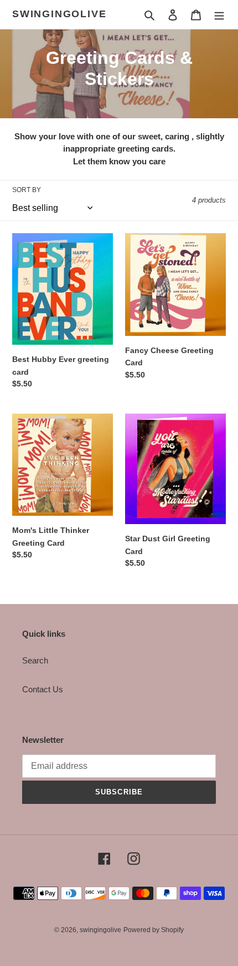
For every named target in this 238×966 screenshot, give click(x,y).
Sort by (26, 190)
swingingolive (59, 13)
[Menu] (219, 15)
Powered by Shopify (153, 930)
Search (35, 660)
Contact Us (42, 689)
